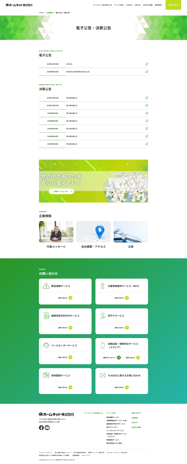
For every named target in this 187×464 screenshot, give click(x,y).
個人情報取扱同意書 (80, 452)
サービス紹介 (119, 5)
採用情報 (158, 5)
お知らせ (138, 5)
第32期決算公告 (71, 121)
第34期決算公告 (71, 105)
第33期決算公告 (71, 113)
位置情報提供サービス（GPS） (117, 420)
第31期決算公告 (71, 128)
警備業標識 (76, 455)
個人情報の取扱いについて (63, 452)
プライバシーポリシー (46, 452)
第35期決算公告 (71, 98)
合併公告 (69, 64)
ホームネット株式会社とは (102, 5)
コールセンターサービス (115, 430)
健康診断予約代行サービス (115, 424)
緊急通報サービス (112, 417)
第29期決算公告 (71, 144)
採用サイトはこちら (61, 191)
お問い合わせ (173, 5)
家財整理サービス (112, 440)
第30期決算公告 (71, 136)
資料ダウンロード (109, 357)
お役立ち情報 (148, 5)
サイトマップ (86, 455)
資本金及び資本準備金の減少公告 (78, 71)
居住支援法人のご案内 (114, 443)
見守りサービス (111, 427)
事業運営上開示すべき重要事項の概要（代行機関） (54, 455)
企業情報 (129, 5)
